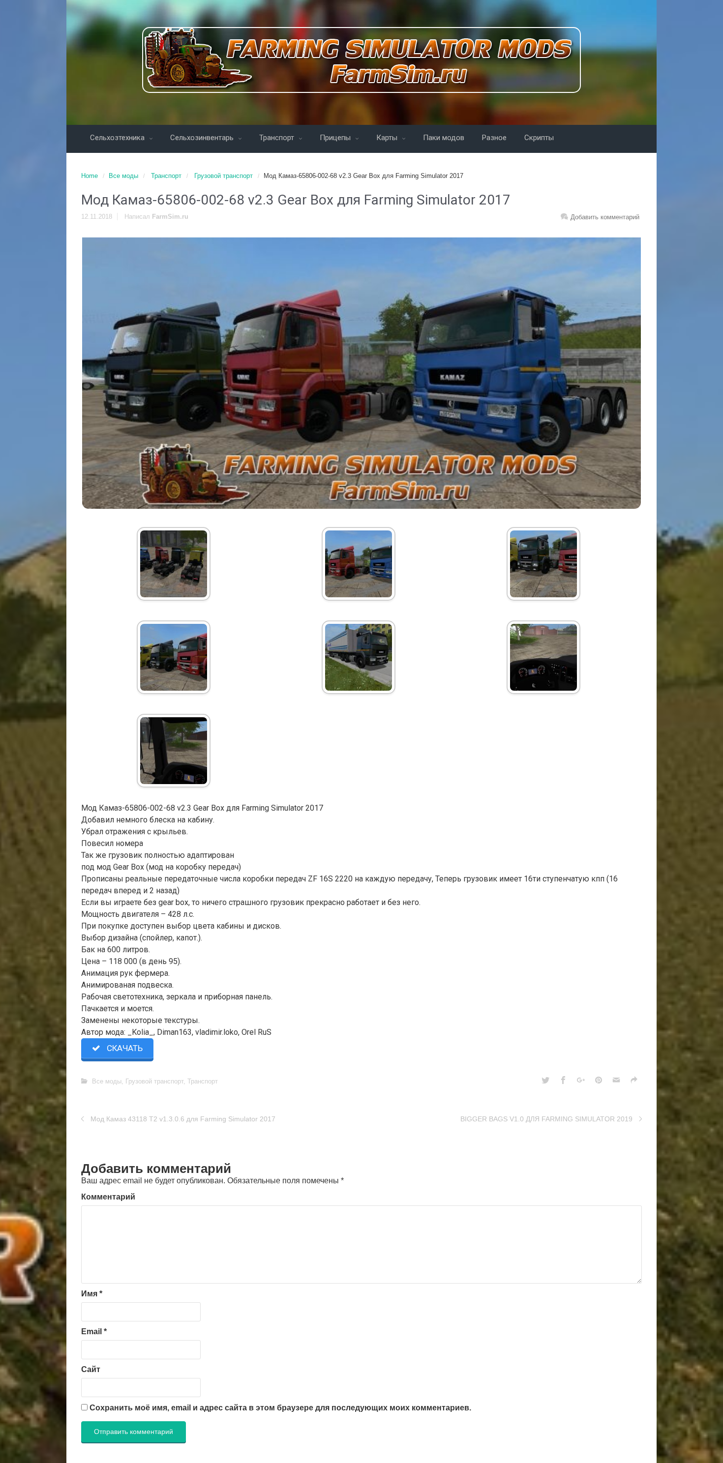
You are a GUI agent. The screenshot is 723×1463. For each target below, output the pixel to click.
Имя (91, 1293)
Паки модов (443, 137)
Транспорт (277, 137)
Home (89, 175)
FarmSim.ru (170, 216)
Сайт (90, 1369)
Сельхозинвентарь (203, 137)
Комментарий (108, 1197)
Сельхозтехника (118, 137)
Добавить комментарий (605, 217)
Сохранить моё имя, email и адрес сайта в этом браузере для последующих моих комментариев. (280, 1408)
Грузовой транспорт (223, 175)
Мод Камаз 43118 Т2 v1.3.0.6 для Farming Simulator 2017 (182, 1119)
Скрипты (539, 137)
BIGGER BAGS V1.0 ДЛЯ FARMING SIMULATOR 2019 (546, 1119)
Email (94, 1331)
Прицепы (336, 137)
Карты (387, 137)
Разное (494, 137)
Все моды (123, 175)
